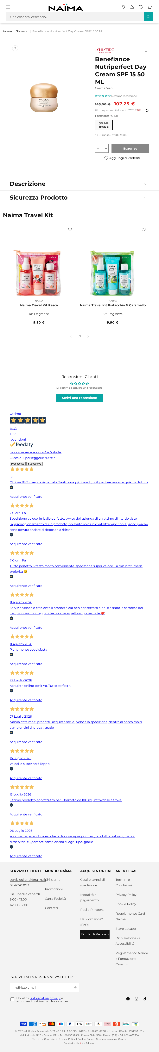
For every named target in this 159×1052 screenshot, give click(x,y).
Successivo (34, 463)
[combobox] (79, 16)
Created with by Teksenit (79, 1043)
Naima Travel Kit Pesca (39, 305)
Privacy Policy (126, 895)
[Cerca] (148, 16)
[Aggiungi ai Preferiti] (70, 229)
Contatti (51, 908)
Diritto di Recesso (95, 934)
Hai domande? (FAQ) (91, 922)
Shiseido (22, 31)
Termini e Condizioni (124, 882)
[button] (8, 7)
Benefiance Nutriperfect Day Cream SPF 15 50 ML (68, 31)
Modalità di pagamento (89, 897)
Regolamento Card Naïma (130, 916)
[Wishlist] (141, 7)
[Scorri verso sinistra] (71, 336)
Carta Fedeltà (55, 898)
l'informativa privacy (45, 998)
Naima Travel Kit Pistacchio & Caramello (113, 305)
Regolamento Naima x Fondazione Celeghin (132, 958)
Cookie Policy (126, 904)
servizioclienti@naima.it (28, 880)
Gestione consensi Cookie (111, 1039)
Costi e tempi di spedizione (92, 882)
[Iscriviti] (75, 987)
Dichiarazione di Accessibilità (128, 941)
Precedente (17, 463)
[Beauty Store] (123, 7)
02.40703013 (19, 885)
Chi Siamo (52, 880)
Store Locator (126, 929)
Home (7, 31)
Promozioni (54, 889)
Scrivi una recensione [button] (79, 398)
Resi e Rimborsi (92, 910)
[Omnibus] (147, 110)
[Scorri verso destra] (88, 336)
